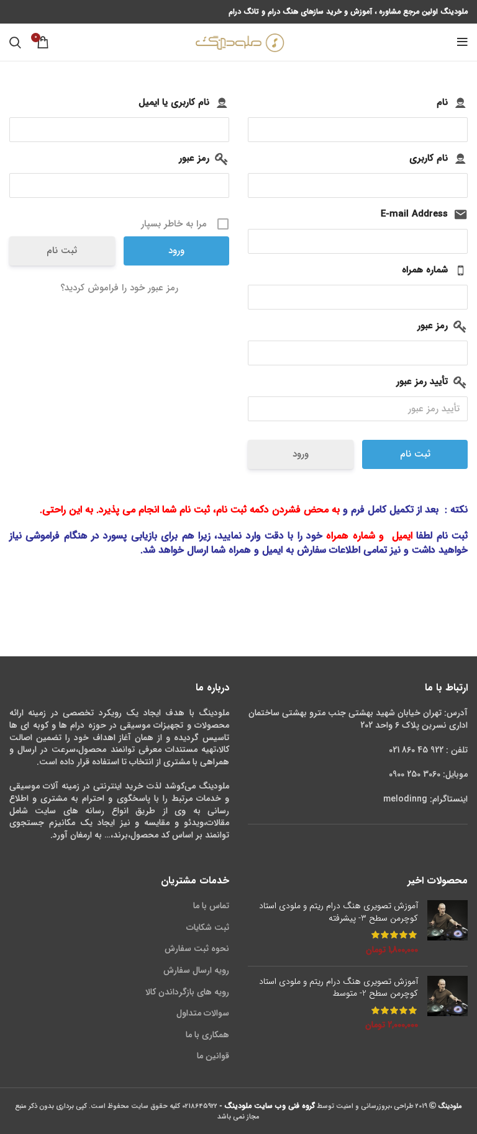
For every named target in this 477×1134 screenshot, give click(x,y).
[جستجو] (15, 42)
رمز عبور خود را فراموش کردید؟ (119, 288)
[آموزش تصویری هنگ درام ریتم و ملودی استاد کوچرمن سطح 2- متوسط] (447, 1004)
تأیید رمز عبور (422, 381)
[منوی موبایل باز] (462, 42)
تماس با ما (211, 906)
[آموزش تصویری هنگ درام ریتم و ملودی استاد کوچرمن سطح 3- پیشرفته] (447, 928)
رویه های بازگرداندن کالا (187, 992)
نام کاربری (428, 158)
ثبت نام (62, 250)
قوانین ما (213, 1056)
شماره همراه (425, 270)
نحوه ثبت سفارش (197, 948)
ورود (301, 454)
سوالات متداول (202, 1013)
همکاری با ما (207, 1035)
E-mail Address (414, 214)
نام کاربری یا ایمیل (174, 102)
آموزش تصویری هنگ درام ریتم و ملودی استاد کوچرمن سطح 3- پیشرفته (338, 912)
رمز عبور (194, 158)
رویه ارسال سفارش (196, 970)
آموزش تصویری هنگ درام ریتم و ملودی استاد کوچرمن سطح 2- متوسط (338, 988)
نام (442, 102)
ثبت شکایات (207, 927)
